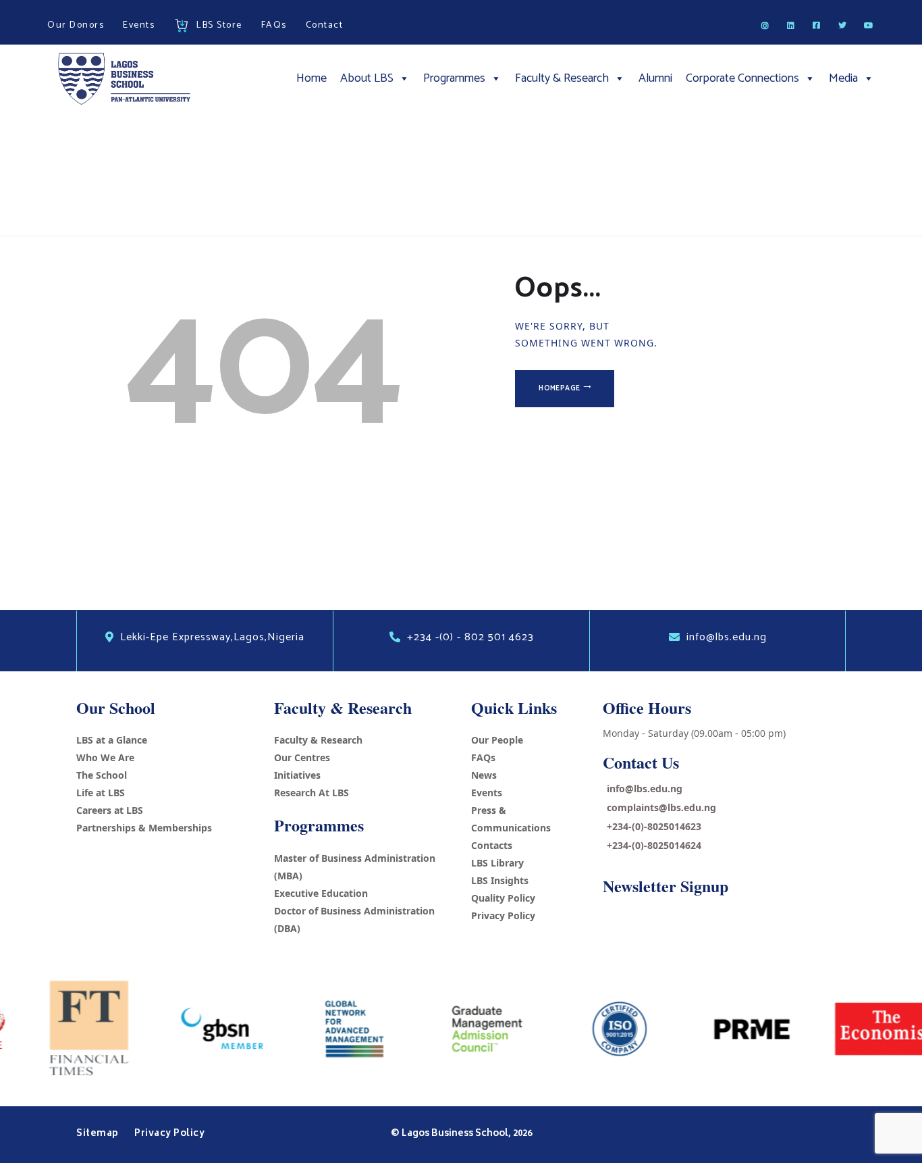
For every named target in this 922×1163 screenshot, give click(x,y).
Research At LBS (311, 792)
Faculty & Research (562, 78)
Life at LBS (100, 792)
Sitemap (98, 1134)
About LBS (367, 78)
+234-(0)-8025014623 (654, 826)
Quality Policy (503, 897)
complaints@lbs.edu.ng (661, 807)
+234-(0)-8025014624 (654, 845)
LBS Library (497, 862)
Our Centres (302, 757)
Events (486, 792)
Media (843, 78)
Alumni (655, 78)
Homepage (559, 388)
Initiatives (297, 775)
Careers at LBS (109, 810)
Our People (497, 739)
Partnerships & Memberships (144, 827)
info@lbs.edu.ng (644, 788)
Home (311, 78)
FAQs (483, 757)
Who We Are (105, 757)
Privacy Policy (503, 915)
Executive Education (321, 893)
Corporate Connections (742, 78)
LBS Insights (499, 880)
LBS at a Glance (111, 739)
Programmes (454, 78)
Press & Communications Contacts (511, 828)
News (484, 775)
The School (101, 775)
